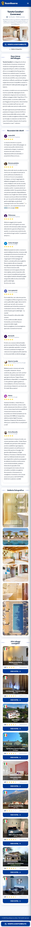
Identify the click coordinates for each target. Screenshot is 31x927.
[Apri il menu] (28, 3)
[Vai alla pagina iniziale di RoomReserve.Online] (9, 3)
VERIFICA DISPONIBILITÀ (16, 924)
